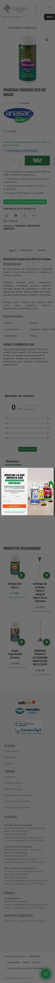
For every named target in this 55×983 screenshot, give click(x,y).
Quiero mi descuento (14, 506)
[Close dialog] (52, 469)
